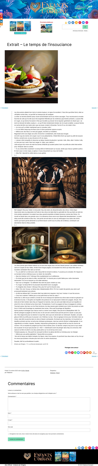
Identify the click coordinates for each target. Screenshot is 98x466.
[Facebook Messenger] (78, 351)
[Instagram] (69, 351)
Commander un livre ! (20, 33)
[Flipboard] (84, 351)
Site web (10, 427)
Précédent (5, 108)
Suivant (94, 108)
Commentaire (12, 396)
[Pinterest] (72, 351)
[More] (90, 351)
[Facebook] (66, 351)
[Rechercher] (85, 27)
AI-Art (23, 370)
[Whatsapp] (75, 351)
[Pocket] (81, 351)
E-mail (10, 420)
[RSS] (87, 351)
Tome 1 (58, 373)
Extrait (27, 370)
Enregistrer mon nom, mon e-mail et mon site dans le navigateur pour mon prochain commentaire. (37, 434)
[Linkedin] (1, 21)
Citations (52, 373)
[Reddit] (1, 18)
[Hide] (0, 26)
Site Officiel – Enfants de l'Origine (15, 465)
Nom (9, 413)
